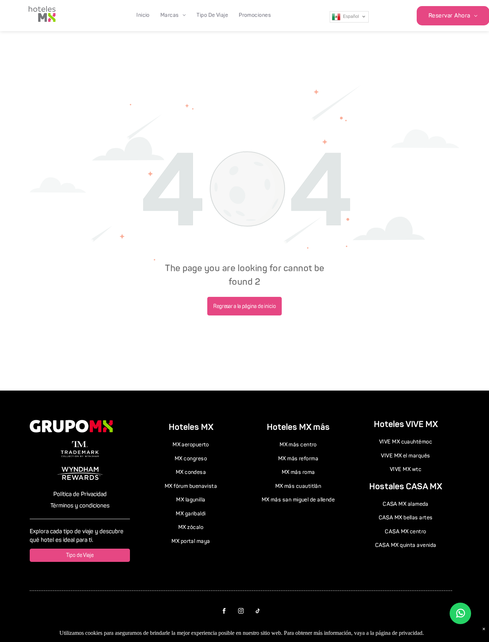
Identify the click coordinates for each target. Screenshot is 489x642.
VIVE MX (422, 424)
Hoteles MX (191, 427)
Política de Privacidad (80, 494)
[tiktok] (258, 612)
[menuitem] (143, 15)
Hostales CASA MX (405, 486)
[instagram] (241, 612)
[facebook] (224, 612)
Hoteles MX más (298, 427)
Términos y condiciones (80, 505)
